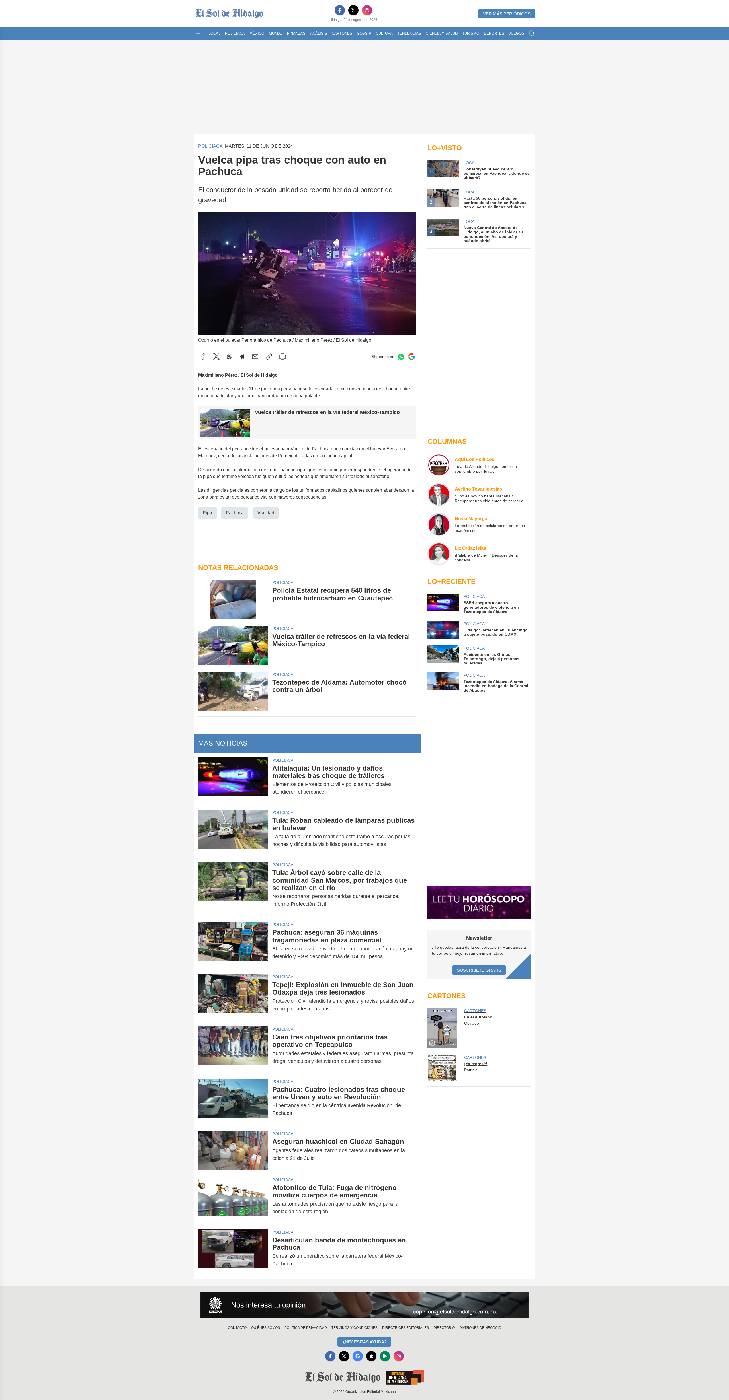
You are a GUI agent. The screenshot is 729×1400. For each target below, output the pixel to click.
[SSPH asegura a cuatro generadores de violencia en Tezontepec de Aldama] (443, 604)
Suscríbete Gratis (479, 970)
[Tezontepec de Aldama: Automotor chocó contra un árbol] (233, 691)
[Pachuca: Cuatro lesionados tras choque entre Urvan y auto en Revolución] (233, 1101)
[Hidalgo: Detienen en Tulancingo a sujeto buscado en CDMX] (443, 630)
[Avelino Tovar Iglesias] (438, 494)
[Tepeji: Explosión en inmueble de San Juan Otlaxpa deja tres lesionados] (233, 997)
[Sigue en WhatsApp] (401, 356)
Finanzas (296, 33)
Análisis (318, 33)
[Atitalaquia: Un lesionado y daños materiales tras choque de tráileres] (233, 780)
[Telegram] (242, 356)
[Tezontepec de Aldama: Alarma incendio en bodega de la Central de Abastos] (443, 682)
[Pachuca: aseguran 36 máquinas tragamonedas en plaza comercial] (233, 944)
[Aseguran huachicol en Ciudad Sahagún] (233, 1150)
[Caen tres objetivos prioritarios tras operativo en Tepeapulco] (233, 1049)
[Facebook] (340, 10)
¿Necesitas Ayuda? (364, 1341)
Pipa (207, 512)
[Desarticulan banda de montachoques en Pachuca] (233, 1252)
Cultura (384, 33)
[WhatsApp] (230, 356)
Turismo (470, 33)
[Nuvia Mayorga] (438, 524)
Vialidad (265, 512)
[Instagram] (367, 10)
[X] (353, 10)
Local (214, 33)
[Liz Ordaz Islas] (438, 553)
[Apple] (371, 1356)
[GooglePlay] (385, 1356)
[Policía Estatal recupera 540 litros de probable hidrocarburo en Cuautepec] (233, 599)
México (256, 33)
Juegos (516, 33)
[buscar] (532, 33)
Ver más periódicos (507, 13)
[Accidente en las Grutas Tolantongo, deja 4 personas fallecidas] (443, 655)
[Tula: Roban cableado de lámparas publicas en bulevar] (233, 832)
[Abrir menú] (198, 34)
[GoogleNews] (358, 1356)
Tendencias (409, 33)
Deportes (494, 33)
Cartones (342, 33)
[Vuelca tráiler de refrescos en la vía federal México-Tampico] (233, 645)
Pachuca (235, 512)
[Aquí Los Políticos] (438, 465)
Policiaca (235, 33)
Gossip (364, 33)
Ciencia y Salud (442, 33)
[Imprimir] (282, 356)
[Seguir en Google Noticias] (411, 356)
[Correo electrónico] (255, 356)
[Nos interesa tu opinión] (364, 1305)
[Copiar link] (268, 356)
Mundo (275, 33)
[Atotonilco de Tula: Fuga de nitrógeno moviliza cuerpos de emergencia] (233, 1199)
